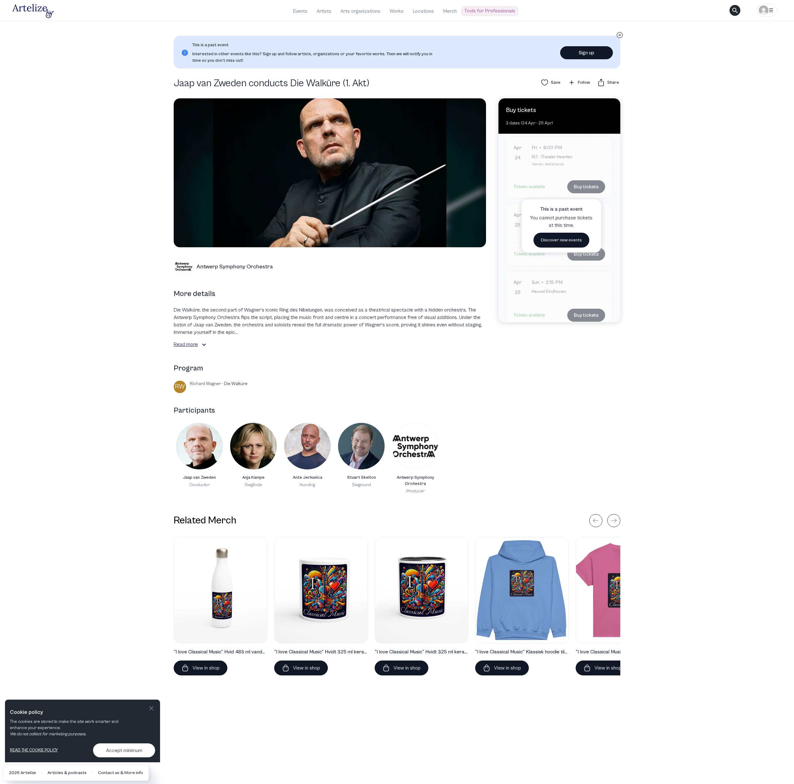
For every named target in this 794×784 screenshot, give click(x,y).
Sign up (586, 53)
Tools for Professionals (489, 11)
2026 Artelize (22, 772)
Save (555, 82)
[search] (734, 10)
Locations (423, 11)
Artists (324, 11)
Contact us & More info (120, 772)
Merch (450, 11)
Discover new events (561, 240)
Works (397, 11)
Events (300, 11)
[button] (204, 344)
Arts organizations (360, 11)
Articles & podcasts (67, 772)
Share (613, 82)
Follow (584, 82)
